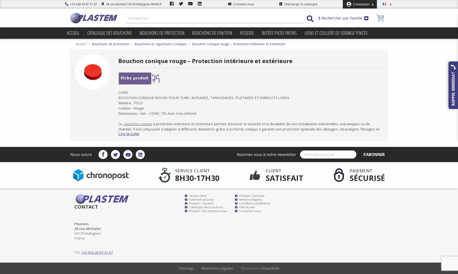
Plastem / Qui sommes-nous (207, 211)
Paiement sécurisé (201, 200)
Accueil (73, 33)
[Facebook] (103, 154)
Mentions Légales (217, 268)
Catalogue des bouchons (109, 33)
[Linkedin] (140, 154)
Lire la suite (128, 133)
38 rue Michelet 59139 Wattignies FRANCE (133, 4)
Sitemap (186, 268)
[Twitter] (115, 154)
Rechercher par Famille (342, 18)
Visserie (247, 33)
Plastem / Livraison (252, 196)
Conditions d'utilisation (255, 203)
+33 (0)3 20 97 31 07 (83, 4)
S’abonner (374, 154)
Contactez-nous (249, 211)
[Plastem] (94, 18)
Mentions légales (250, 200)
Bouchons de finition (212, 33)
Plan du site (247, 207)
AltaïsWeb (270, 268)
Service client (197, 196)
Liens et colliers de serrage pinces (336, 33)
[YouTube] (127, 154)
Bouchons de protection (162, 33)
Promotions (78, 44)
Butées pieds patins (279, 33)
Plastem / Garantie (201, 203)
